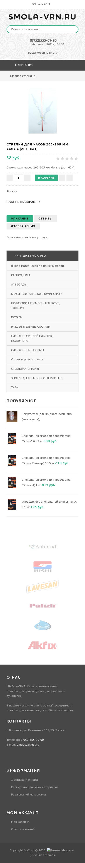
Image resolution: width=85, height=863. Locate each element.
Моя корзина (20, 822)
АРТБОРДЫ (19, 284)
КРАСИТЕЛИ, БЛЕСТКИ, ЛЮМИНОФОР (36, 294)
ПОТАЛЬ (16, 317)
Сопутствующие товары (27, 359)
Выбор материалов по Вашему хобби (37, 266)
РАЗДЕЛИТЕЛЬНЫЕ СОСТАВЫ (30, 326)
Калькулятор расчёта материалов (34, 787)
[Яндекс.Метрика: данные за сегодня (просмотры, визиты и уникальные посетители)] (60, 850)
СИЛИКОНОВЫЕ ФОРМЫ (27, 350)
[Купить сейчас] (69, 178)
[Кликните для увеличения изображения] (42, 111)
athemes (49, 855)
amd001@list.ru (28, 744)
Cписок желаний (23, 829)
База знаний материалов (29, 794)
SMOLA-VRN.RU (42, 17)
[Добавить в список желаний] (62, 178)
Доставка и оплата (24, 780)
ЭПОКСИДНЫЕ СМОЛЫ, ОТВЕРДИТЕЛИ (37, 378)
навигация (23, 65)
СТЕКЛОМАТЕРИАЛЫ (25, 369)
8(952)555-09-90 (43, 40)
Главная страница (22, 76)
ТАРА (14, 387)
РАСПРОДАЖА (20, 275)
